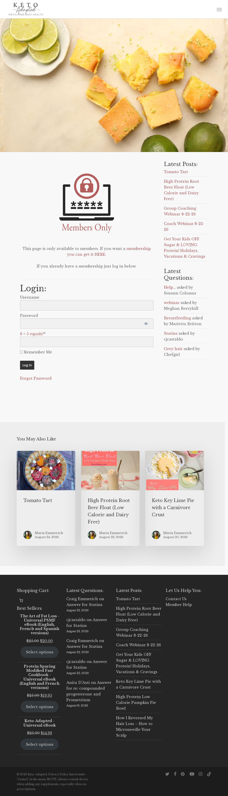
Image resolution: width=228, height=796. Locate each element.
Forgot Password (36, 378)
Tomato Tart (176, 172)
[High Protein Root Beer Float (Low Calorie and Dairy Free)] (110, 498)
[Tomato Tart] (46, 498)
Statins (170, 333)
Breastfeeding (177, 318)
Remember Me (37, 352)
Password (29, 315)
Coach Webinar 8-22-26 (138, 645)
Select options (39, 652)
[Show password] (146, 323)
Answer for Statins (84, 604)
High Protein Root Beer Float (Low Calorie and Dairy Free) (138, 614)
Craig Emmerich (82, 599)
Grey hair (173, 348)
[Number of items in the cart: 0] (21, 600)
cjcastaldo (76, 620)
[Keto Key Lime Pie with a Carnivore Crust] (174, 498)
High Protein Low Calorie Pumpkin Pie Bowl (136, 703)
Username (29, 297)
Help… (170, 287)
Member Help (179, 604)
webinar (171, 302)
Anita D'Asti (78, 682)
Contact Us (176, 599)
